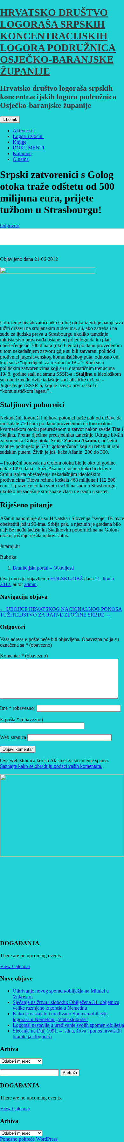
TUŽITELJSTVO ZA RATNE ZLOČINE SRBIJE (55, 614)
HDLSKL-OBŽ (66, 578)
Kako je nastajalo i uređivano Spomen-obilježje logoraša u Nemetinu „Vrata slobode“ (60, 1016)
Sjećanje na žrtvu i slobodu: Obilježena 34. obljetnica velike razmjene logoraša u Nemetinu (66, 1005)
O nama (21, 159)
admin (30, 584)
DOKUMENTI (28, 147)
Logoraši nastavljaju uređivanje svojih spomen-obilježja (68, 1025)
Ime (17, 708)
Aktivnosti (23, 130)
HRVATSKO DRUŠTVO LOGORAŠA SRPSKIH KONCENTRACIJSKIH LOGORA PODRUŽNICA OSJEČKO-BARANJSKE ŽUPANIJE (58, 42)
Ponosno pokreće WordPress (29, 1139)
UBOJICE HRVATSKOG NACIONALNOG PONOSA (61, 609)
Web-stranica (13, 737)
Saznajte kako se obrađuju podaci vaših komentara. (51, 766)
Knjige (19, 142)
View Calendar (15, 966)
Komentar (24, 655)
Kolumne (22, 153)
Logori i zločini (28, 136)
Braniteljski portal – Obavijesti (43, 568)
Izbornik (10, 119)
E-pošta (21, 719)
